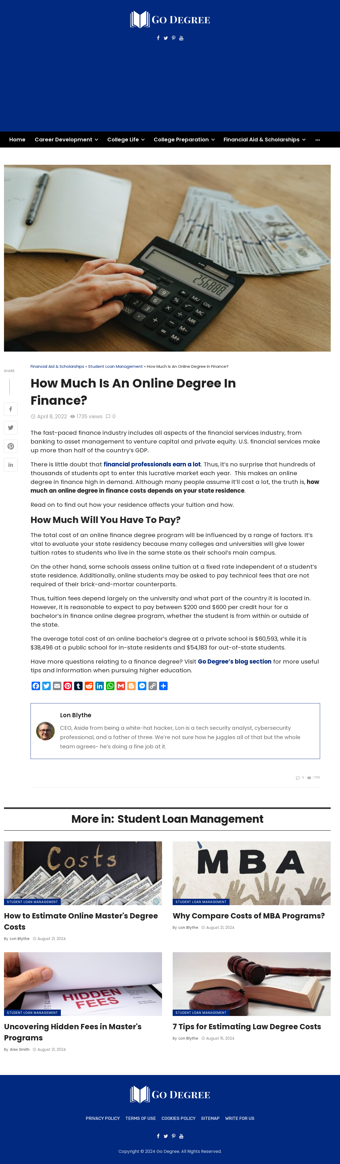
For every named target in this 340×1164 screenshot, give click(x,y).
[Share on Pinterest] (11, 447)
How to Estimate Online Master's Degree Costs (81, 921)
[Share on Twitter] (11, 428)
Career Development (63, 139)
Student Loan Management (115, 366)
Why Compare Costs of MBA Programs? (249, 916)
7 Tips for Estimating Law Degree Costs (247, 1027)
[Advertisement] (170, 81)
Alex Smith (19, 1049)
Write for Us (239, 1118)
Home (17, 139)
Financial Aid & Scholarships (262, 139)
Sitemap (210, 1118)
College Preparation (181, 139)
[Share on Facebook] (11, 409)
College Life (123, 139)
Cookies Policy (179, 1118)
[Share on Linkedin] (11, 465)
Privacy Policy (103, 1118)
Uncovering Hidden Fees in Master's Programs (73, 1032)
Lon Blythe (75, 715)
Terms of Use (140, 1118)
